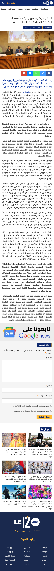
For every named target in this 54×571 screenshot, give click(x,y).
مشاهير (11, 9)
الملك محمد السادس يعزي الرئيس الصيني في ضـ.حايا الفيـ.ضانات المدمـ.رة (16, 452)
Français (11, 3)
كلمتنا (27, 552)
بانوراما (10, 552)
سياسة (44, 9)
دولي (27, 564)
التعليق (48, 357)
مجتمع (35, 9)
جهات (9, 548)
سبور (20, 9)
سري (27, 9)
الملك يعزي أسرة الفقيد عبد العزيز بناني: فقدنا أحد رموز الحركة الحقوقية (15, 479)
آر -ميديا (27, 560)
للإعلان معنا (10, 560)
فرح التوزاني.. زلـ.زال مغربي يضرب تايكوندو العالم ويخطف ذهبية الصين (40, 479)
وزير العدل (25, 92)
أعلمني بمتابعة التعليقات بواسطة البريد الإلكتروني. (31, 406)
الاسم (49, 386)
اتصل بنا (9, 564)
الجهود (10, 80)
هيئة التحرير (10, 556)
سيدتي (27, 548)
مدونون (27, 556)
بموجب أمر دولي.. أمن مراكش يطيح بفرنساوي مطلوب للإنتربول (14, 503)
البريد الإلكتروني (44, 396)
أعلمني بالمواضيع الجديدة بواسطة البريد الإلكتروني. (31, 411)
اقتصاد (44, 556)
